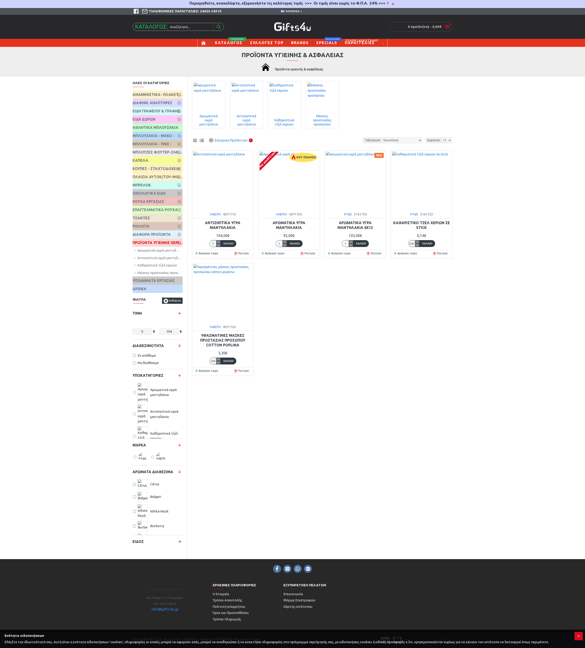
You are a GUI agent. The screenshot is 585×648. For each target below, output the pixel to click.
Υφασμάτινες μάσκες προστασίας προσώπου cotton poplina (222, 340)
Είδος (138, 541)
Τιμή (137, 313)
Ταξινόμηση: (373, 140)
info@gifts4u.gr (165, 609)
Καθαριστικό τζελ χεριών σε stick (421, 225)
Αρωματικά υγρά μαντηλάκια (289, 225)
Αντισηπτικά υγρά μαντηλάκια (222, 225)
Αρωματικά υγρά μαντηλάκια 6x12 (355, 225)
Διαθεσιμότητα (148, 346)
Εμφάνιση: (433, 140)
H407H (215, 214)
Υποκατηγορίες (148, 375)
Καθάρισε (175, 300)
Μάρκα (139, 445)
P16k (348, 214)
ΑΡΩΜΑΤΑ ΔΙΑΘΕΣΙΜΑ (153, 472)
